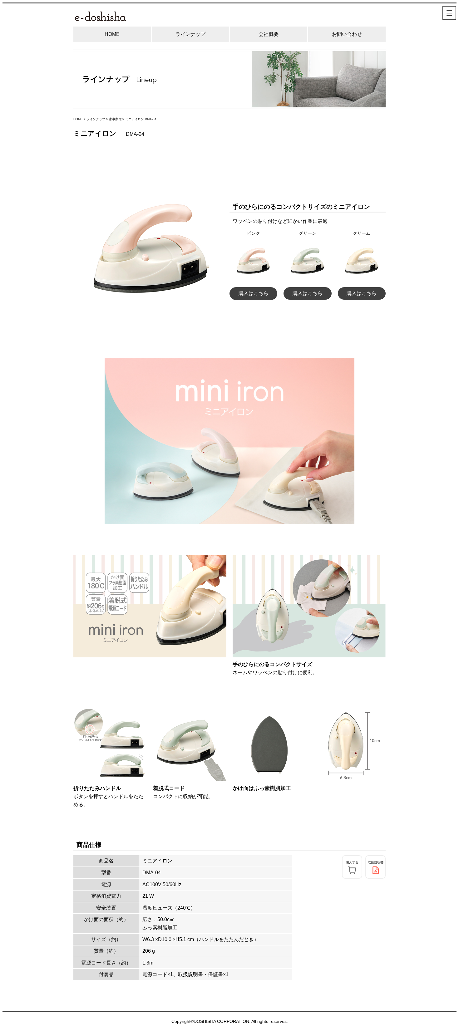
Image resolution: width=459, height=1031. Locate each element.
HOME (112, 34)
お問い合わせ (347, 34)
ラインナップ (190, 34)
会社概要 (269, 34)
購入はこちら (254, 293)
